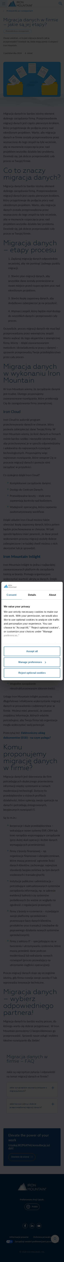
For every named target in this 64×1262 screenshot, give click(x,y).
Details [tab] (32, 594)
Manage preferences (30, 662)
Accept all (32, 651)
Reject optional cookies (31, 672)
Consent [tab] (11, 594)
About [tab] (52, 594)
